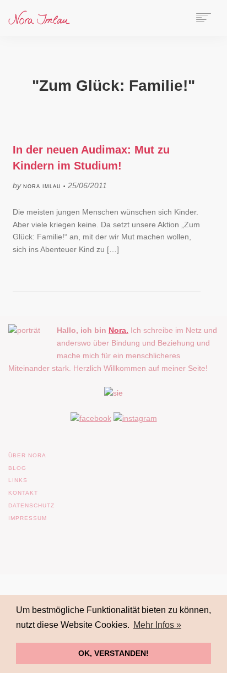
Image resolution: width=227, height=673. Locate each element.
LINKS (18, 480)
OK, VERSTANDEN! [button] (113, 653)
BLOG (17, 468)
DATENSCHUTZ (31, 505)
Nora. (118, 330)
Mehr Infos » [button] (157, 625)
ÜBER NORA (27, 455)
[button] (20, 653)
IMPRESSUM (27, 518)
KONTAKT (23, 493)
